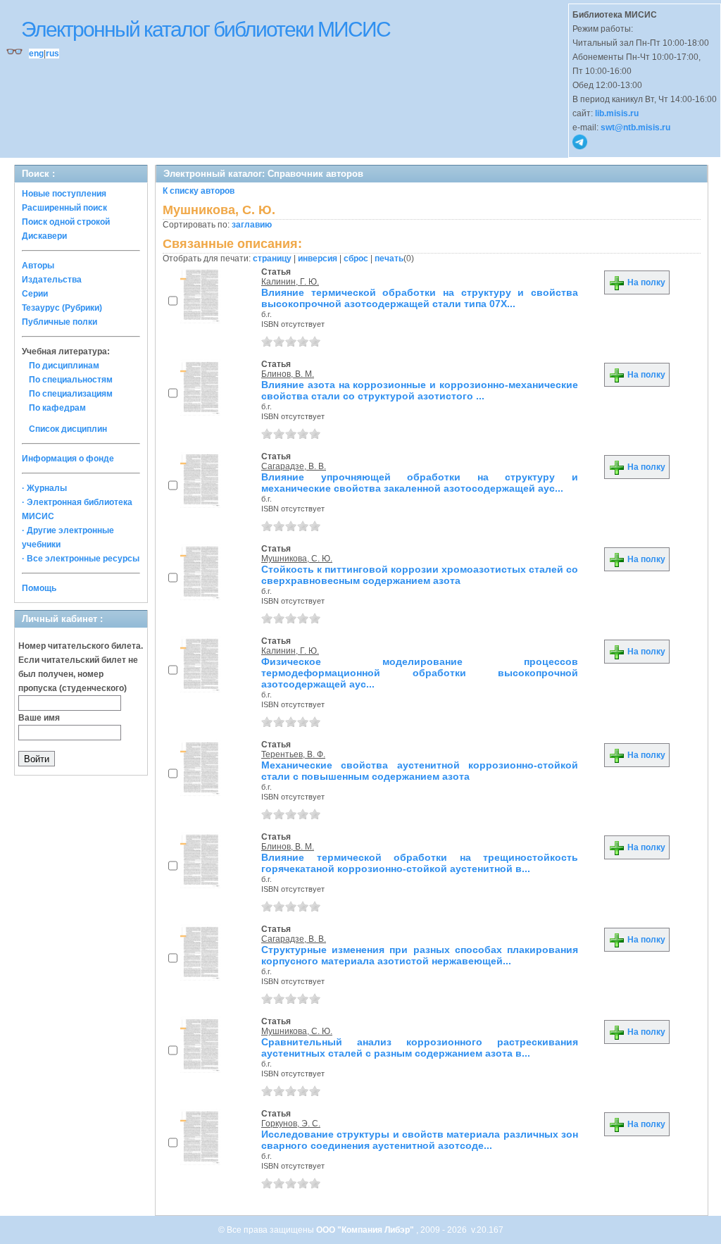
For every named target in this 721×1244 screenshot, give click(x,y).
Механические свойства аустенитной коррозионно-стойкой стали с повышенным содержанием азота (419, 770)
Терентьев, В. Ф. (293, 754)
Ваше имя (39, 718)
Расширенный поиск (64, 208)
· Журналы (44, 488)
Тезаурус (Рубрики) (62, 308)
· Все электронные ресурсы (80, 559)
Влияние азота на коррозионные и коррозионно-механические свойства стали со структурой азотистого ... (419, 390)
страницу (272, 258)
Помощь (39, 588)
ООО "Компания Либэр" (366, 1230)
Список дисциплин (68, 429)
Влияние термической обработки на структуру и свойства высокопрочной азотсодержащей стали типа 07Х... (419, 298)
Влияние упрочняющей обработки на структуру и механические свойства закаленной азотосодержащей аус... (419, 482)
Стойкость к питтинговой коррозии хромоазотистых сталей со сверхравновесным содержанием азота (419, 575)
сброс (356, 258)
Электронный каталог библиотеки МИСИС (205, 29)
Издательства (52, 280)
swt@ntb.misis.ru (635, 127)
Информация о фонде (68, 459)
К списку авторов (198, 191)
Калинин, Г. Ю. (290, 282)
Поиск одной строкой (66, 222)
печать (389, 258)
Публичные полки (59, 322)
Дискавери (44, 236)
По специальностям (71, 380)
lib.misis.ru (617, 113)
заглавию (252, 225)
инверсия (317, 258)
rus (52, 53)
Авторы (38, 265)
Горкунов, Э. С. (290, 1123)
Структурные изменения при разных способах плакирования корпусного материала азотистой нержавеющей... (419, 955)
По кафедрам (57, 408)
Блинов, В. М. (287, 374)
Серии (35, 294)
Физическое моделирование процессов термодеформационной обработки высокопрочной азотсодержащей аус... (419, 673)
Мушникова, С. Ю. (296, 559)
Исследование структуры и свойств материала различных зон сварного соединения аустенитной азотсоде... (419, 1139)
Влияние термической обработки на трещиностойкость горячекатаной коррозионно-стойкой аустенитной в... (419, 863)
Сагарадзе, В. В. (293, 466)
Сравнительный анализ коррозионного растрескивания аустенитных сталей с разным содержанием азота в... (419, 1047)
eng (36, 53)
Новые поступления (64, 194)
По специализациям (71, 394)
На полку (645, 282)
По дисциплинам (64, 366)
